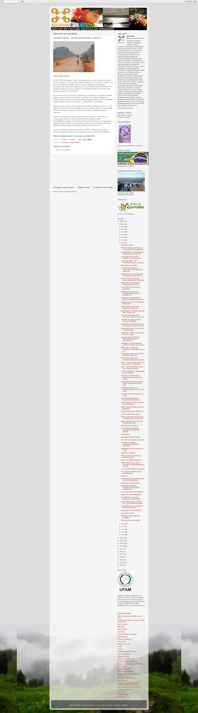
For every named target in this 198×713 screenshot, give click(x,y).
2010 (122, 538)
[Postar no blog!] (85, 140)
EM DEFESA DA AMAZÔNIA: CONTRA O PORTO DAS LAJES (132, 316)
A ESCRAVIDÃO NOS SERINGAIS (132, 411)
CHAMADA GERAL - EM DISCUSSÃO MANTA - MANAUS (132, 261)
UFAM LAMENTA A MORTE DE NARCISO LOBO (131, 456)
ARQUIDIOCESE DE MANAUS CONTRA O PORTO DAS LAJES (132, 298)
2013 (122, 546)
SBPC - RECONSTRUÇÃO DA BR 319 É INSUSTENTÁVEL (132, 367)
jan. (122, 226)
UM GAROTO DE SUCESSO (130, 483)
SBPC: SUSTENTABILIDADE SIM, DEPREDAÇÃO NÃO (132, 422)
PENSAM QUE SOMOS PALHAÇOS (132, 440)
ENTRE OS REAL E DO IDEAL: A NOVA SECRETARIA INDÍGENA (132, 248)
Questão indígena (75, 142)
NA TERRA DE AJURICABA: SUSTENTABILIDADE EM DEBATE (130, 430)
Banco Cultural (122, 624)
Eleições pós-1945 (124, 644)
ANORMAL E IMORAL (128, 453)
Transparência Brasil (124, 689)
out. (122, 529)
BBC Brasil (121, 627)
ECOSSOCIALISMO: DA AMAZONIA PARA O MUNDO (132, 372)
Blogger (125, 705)
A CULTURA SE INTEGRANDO (131, 510)
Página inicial (84, 187)
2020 (122, 560)
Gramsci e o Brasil (124, 656)
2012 (122, 543)
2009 (122, 224)
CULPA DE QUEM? (127, 245)
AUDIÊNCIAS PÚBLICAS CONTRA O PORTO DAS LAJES (132, 354)
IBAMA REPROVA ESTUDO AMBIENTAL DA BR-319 (130, 307)
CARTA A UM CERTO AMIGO (130, 414)
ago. (123, 524)
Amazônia (65, 142)
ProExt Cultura (122, 680)
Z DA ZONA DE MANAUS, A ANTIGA (133, 469)
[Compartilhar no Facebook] (89, 140)
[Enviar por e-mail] (83, 140)
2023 (122, 565)
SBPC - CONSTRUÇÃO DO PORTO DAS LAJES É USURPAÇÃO (133, 363)
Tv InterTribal (122, 692)
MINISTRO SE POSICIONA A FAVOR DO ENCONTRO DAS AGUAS (131, 377)
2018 (122, 557)
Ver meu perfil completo (125, 108)
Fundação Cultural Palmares (127, 651)
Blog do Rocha (122, 629)
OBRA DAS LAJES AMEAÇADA (131, 494)
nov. (123, 532)
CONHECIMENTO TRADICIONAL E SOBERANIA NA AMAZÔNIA (132, 253)
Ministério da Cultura (124, 669)
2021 (122, 562)
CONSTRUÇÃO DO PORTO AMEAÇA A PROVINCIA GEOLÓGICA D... (130, 339)
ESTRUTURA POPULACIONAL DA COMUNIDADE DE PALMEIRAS (132, 417)
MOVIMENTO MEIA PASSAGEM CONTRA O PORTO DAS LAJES (132, 344)
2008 (122, 221)
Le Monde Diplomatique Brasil (127, 661)
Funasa (120, 649)
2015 (122, 551)
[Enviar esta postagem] (79, 139)
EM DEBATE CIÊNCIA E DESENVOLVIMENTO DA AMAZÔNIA (130, 444)
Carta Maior (121, 632)
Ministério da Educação (125, 671)
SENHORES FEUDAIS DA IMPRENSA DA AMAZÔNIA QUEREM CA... (130, 293)
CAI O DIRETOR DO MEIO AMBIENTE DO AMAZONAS (131, 257)
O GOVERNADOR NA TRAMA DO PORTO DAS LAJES (132, 507)
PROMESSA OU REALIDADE (130, 520)
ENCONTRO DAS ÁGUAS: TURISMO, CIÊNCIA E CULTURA (132, 359)
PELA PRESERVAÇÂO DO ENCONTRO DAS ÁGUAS (130, 399)
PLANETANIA (125, 434)
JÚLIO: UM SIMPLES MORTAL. (131, 460)
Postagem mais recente (63, 187)
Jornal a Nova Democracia (126, 659)
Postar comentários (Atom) (67, 191)
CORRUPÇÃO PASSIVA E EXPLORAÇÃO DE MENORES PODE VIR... (131, 269)
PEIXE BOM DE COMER (129, 265)
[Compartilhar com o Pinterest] (91, 140)
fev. (122, 229)
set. (122, 526)
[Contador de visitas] (125, 115)
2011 (121, 541)
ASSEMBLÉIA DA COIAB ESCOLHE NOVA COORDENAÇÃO (132, 479)
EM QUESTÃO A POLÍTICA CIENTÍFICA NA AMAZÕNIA (131, 498)
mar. (123, 232)
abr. (122, 234)
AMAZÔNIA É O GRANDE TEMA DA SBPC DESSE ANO (132, 311)
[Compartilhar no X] (87, 140)
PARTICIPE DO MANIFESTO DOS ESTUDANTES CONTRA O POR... (133, 325)
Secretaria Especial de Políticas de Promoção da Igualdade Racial (129, 683)
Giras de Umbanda (124, 654)
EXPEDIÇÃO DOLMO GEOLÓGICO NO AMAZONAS (132, 329)
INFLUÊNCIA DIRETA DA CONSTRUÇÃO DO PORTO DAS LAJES (132, 389)
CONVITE (124, 476)
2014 (122, 549)
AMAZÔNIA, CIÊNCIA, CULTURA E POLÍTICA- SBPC (132, 333)
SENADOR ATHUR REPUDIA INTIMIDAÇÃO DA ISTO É (130, 283)
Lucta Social (122, 666)
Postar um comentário (63, 150)
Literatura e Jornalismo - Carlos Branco (130, 664)
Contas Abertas (123, 637)
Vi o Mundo (121, 697)
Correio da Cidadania (124, 639)
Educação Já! (122, 641)
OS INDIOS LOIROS (127, 513)
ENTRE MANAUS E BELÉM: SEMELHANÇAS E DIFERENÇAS (132, 279)
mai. (123, 237)
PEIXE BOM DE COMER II (129, 425)
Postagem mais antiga (103, 187)
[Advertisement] (83, 170)
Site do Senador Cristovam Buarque (129, 687)
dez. (123, 534)
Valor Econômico (123, 694)
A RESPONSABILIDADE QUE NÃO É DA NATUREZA (132, 403)
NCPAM (131, 36)
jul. (122, 243)
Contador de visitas (124, 117)
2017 (122, 554)
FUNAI (120, 646)
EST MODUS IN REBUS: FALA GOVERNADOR (131, 472)
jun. (122, 240)
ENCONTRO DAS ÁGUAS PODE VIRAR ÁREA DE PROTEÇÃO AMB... (131, 383)
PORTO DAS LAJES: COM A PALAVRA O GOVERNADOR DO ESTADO (132, 464)
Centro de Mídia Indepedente (127, 634)
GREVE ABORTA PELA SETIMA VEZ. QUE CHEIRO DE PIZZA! (132, 502)
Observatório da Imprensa (126, 678)
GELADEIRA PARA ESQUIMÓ (130, 437)
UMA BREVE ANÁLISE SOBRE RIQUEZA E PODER (131, 320)
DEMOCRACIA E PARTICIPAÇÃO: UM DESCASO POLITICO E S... (132, 275)
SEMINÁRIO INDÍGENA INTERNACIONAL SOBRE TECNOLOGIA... (130, 487)
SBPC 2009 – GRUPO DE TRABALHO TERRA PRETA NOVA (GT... (133, 349)
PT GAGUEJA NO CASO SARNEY (132, 492)
